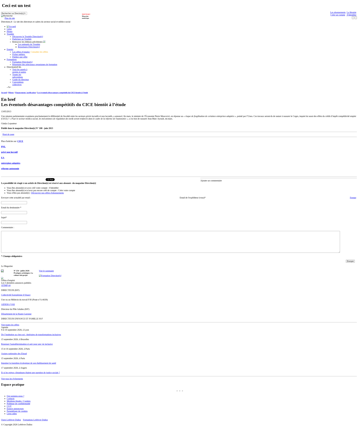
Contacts (10, 398)
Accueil (4, 93)
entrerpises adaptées (10, 163)
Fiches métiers (18, 54)
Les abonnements (338, 12)
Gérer (9, 29)
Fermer (353, 197)
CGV (9, 406)
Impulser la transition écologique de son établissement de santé (28, 363)
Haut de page (8, 134)
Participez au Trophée (21, 39)
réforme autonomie (10, 168)
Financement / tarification (25, 93)
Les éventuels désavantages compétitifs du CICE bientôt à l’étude (62, 93)
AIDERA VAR (8, 304)
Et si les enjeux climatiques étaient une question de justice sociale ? (30, 372)
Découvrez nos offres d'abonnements (47, 193)
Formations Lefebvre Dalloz (35, 420)
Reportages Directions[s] (29, 47)
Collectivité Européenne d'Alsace (15, 295)
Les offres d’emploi (21, 52)
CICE (20, 141)
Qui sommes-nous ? (15, 396)
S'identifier (351, 15)
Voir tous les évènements (12, 379)
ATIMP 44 (5, 285)
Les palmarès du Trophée (29, 44)
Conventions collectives (17, 83)
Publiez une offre (19, 57)
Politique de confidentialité (18, 403)
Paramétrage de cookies (17, 411)
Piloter (9, 31)
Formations (12, 59)
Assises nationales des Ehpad (14, 353)
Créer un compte (337, 15)
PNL (3, 146)
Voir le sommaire (46, 271)
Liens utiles (12, 413)
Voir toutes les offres (10, 325)
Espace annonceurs (15, 408)
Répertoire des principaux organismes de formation (34, 64)
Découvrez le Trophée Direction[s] (27, 36)
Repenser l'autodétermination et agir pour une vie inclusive (27, 344)
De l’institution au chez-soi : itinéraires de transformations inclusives (31, 334)
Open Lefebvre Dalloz (11, 420)
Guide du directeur (20, 79)
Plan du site (10, 18)
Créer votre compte (66, 190)
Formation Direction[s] (22, 62)
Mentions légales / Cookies (18, 401)
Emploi (10, 49)
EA (2, 157)
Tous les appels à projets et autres (19, 70)
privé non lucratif (9, 152)
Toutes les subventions (17, 75)
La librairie (351, 12)
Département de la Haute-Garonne (16, 314)
